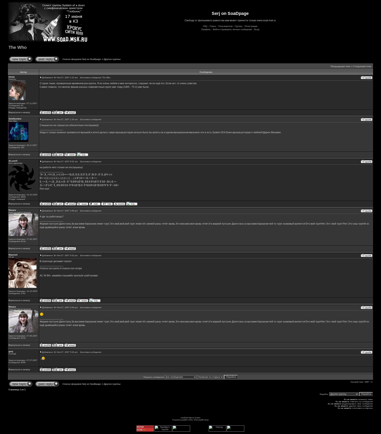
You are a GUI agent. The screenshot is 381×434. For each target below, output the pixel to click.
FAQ (205, 26)
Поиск (213, 26)
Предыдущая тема (340, 66)
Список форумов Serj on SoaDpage (82, 59)
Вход (256, 29)
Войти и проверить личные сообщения (232, 29)
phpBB (184, 420)
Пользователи (225, 26)
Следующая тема (362, 66)
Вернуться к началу (19, 112)
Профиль (206, 29)
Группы (238, 26)
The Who (18, 47)
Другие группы (112, 59)
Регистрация (251, 26)
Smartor (197, 418)
